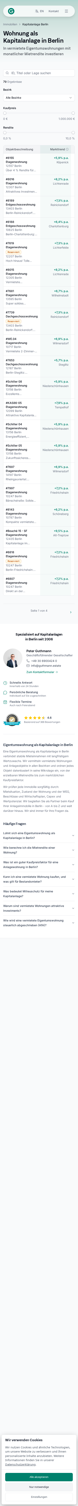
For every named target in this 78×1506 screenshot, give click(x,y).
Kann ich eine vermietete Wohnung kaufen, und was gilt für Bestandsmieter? (34, 879)
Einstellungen (39, 1497)
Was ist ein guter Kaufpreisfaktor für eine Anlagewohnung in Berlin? (30, 864)
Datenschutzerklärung (20, 1464)
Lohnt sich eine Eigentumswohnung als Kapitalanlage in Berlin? (29, 835)
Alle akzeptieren (39, 1477)
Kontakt (54, 11)
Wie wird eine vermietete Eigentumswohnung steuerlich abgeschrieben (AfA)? (33, 923)
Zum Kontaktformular (40, 672)
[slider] (4, 113)
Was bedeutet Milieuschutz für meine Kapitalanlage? (28, 894)
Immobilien (10, 24)
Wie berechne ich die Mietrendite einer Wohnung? (29, 850)
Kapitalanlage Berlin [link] (35, 24)
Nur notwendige (39, 1487)
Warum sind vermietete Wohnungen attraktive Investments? (33, 908)
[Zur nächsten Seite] (71, 612)
